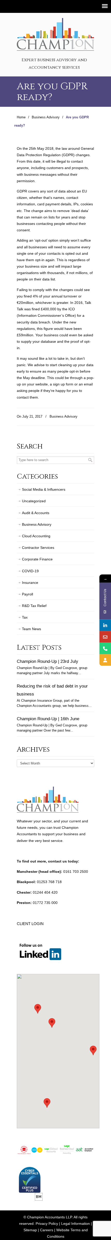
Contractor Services (38, 548)
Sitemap (30, 1230)
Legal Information (75, 1223)
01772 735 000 (45, 903)
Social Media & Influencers (43, 489)
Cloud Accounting (36, 536)
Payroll (27, 594)
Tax (25, 617)
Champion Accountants (55, 33)
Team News (31, 629)
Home (21, 117)
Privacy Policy (47, 1223)
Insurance (30, 583)
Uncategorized (34, 501)
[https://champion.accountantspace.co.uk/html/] (105, 660)
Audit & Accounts (35, 513)
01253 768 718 (49, 882)
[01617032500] (105, 648)
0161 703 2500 (75, 871)
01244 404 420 (45, 892)
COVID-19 (30, 571)
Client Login (30, 923)
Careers (46, 1230)
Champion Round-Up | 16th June (48, 718)
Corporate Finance (37, 559)
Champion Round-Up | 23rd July (47, 661)
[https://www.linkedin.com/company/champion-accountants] (105, 625)
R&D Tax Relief (34, 606)
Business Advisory (46, 117)
